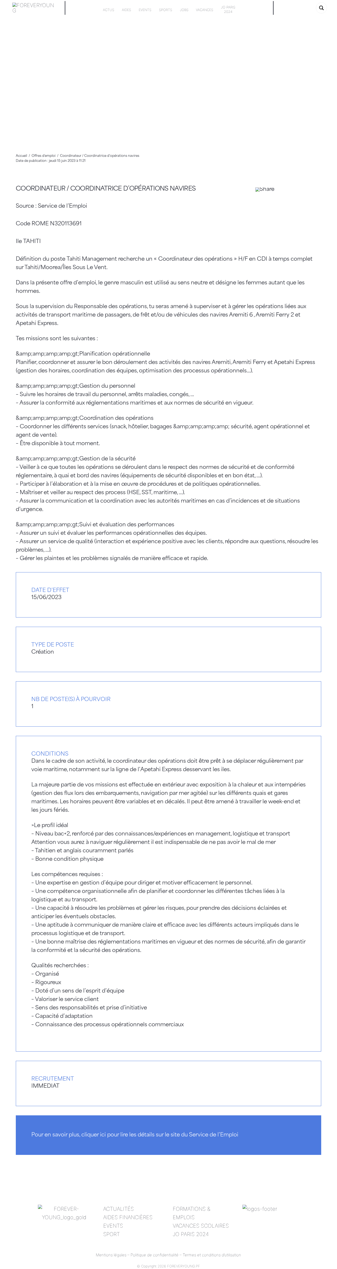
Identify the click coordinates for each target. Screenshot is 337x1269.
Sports (165, 10)
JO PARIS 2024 (191, 1234)
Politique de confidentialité (155, 1254)
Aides (126, 10)
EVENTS (113, 1226)
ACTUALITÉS (118, 1209)
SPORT (111, 1234)
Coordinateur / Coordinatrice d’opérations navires (106, 189)
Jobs (184, 10)
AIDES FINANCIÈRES (127, 1217)
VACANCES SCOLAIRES (201, 1226)
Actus (108, 10)
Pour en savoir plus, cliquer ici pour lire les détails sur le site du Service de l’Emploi (134, 1135)
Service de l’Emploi (62, 206)
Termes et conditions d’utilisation (212, 1254)
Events (145, 10)
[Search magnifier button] (321, 8)
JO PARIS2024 (228, 9)
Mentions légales (111, 1254)
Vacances (204, 10)
